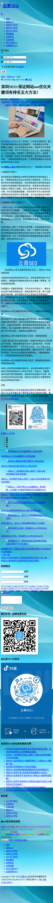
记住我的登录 (9, 67)
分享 (13, 433)
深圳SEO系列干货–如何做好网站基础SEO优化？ (27, 773)
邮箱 (26, 577)
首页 (8, 19)
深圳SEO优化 (12, 25)
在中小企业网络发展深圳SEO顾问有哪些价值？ (21, 510)
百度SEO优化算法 (8, 827)
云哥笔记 (10, 37)
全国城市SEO (12, 46)
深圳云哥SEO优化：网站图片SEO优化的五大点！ (22, 536)
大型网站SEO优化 (12, 834)
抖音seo (21, 832)
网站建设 (10, 34)
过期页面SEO (12, 829)
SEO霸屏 (14, 832)
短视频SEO (29, 832)
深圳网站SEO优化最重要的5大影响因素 (18, 456)
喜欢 (5, 433)
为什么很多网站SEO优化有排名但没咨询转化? (26, 787)
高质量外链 (32, 834)
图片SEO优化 (21, 827)
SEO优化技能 (39, 832)
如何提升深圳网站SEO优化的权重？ (21, 767)
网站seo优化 (10, 167)
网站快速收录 (32, 827)
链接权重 (24, 834)
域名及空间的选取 (25, 829)
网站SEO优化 (38, 829)
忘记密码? (20, 67)
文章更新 (41, 834)
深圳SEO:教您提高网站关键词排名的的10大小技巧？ (29, 790)
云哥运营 (10, 40)
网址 (26, 582)
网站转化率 (43, 827)
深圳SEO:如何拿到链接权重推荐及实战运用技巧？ (28, 770)
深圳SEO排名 (12, 28)
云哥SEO (24, 877)
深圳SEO (10, 22)
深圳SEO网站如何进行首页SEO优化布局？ (19, 466)
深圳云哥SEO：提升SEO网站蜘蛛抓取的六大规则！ (23, 523)
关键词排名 (14, 99)
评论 (29, 80)
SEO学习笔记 (12, 31)
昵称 (26, 571)
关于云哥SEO (12, 43)
